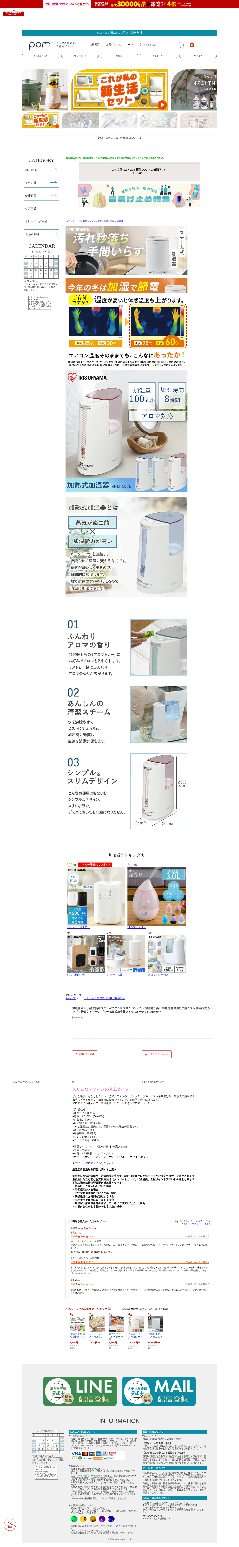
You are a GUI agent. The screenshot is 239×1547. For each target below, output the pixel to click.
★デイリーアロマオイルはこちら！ (93, 1163)
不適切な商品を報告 (154, 1082)
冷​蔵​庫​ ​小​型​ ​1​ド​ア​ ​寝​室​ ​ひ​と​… (155, 1337)
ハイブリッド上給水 (78, 927)
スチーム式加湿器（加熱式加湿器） (104, 998)
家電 (100, 221)
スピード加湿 (115, 974)
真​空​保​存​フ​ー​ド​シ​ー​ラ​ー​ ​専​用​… (116, 1337)
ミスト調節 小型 (76, 974)
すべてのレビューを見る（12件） (195, 1221)
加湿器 (120, 221)
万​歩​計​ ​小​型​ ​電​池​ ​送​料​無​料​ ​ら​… (77, 1337)
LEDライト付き (136, 927)
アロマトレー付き (158, 974)
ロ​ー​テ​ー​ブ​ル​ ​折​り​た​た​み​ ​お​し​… (96, 1337)
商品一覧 (71, 998)
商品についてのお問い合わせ (106, 1082)
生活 (106, 221)
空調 (112, 221)
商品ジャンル (89, 221)
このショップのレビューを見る (196, 1224)
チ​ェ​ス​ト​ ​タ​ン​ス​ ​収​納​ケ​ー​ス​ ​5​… (135, 1337)
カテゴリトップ (73, 221)
